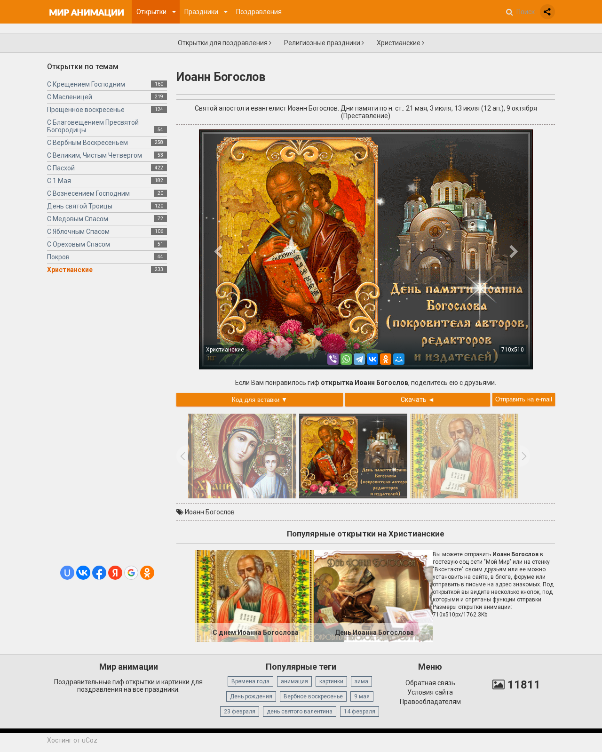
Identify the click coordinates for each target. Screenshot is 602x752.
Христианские (399, 43)
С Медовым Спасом (77, 219)
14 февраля (359, 711)
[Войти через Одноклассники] (147, 573)
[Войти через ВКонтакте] (83, 573)
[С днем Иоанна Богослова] (254, 595)
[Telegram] (359, 359)
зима (361, 681)
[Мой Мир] (398, 359)
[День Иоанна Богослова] (373, 595)
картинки (331, 681)
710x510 (512, 349)
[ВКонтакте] (372, 359)
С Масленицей (69, 97)
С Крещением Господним (86, 84)
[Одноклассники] (385, 359)
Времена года (250, 681)
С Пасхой (61, 168)
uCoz (89, 740)
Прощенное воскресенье (86, 109)
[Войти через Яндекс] (115, 573)
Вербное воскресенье (313, 696)
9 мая (362, 696)
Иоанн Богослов (210, 512)
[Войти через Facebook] (99, 573)
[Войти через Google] (131, 573)
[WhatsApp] (346, 359)
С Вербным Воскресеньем (87, 142)
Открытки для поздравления (223, 43)
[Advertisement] (107, 424)
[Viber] (333, 359)
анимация (294, 681)
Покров (58, 257)
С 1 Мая (59, 180)
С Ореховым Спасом (78, 244)
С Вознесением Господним (88, 193)
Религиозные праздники (323, 43)
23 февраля (239, 711)
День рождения (251, 696)
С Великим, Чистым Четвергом (94, 155)
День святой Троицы (79, 206)
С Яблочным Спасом (78, 231)
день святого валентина (300, 711)
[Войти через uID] (67, 573)
